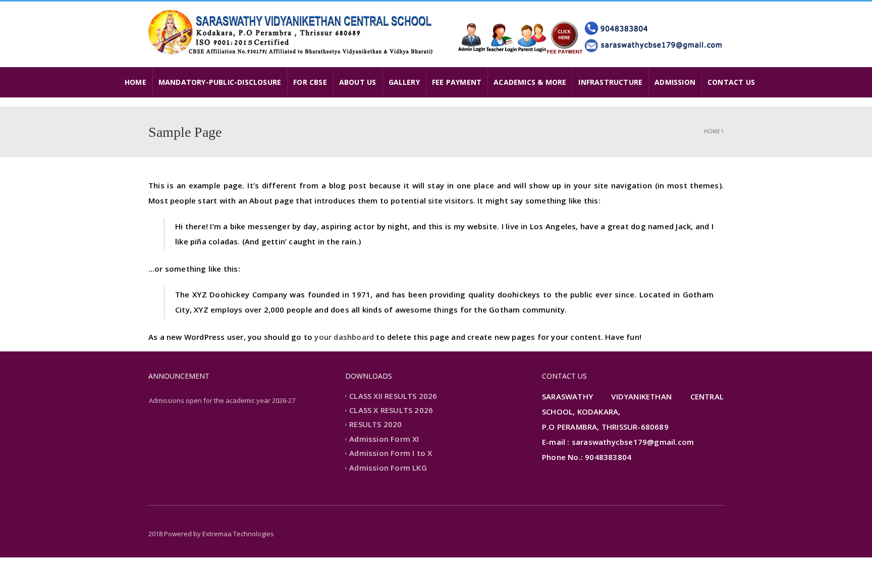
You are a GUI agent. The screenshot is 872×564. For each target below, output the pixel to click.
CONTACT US (731, 82)
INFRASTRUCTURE (610, 82)
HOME (135, 82)
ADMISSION (675, 82)
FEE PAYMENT (456, 82)
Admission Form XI (384, 439)
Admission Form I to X (390, 453)
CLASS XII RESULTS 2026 (393, 396)
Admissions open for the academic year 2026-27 (222, 400)
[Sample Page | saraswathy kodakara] (292, 31)
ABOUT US (357, 82)
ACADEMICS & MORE (530, 82)
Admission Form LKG (388, 468)
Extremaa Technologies (238, 533)
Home (712, 131)
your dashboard (344, 337)
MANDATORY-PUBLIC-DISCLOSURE (219, 82)
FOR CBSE (310, 82)
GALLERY (404, 82)
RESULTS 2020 (375, 425)
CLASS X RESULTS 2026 (391, 410)
